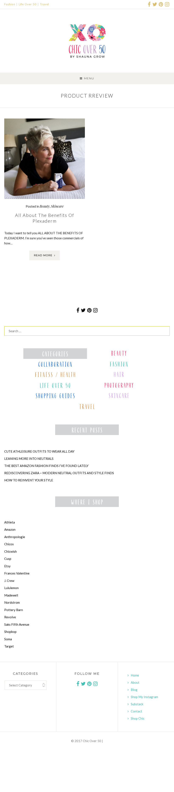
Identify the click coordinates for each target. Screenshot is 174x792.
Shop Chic (138, 718)
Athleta (9, 522)
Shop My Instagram (144, 697)
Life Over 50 (27, 4)
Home (135, 675)
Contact (136, 711)
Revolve (10, 617)
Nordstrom (12, 602)
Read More (43, 255)
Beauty (45, 206)
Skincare (57, 206)
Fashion (9, 4)
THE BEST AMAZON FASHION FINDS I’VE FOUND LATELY (46, 466)
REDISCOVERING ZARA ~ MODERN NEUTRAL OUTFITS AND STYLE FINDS (59, 473)
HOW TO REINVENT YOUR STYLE (28, 480)
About (135, 682)
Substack (137, 704)
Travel (44, 4)
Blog (134, 689)
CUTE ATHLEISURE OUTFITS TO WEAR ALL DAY (39, 451)
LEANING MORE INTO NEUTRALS (28, 458)
